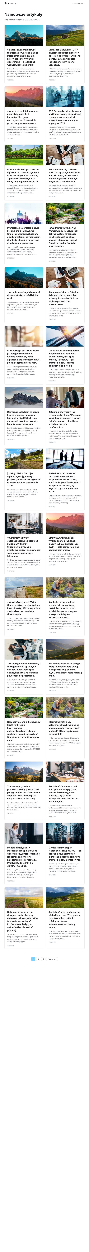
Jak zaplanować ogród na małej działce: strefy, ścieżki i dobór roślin (23, 295)
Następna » (52, 959)
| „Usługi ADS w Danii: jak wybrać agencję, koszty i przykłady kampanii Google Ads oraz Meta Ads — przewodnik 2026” (23, 479)
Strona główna (78, 3)
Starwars (10, 3)
